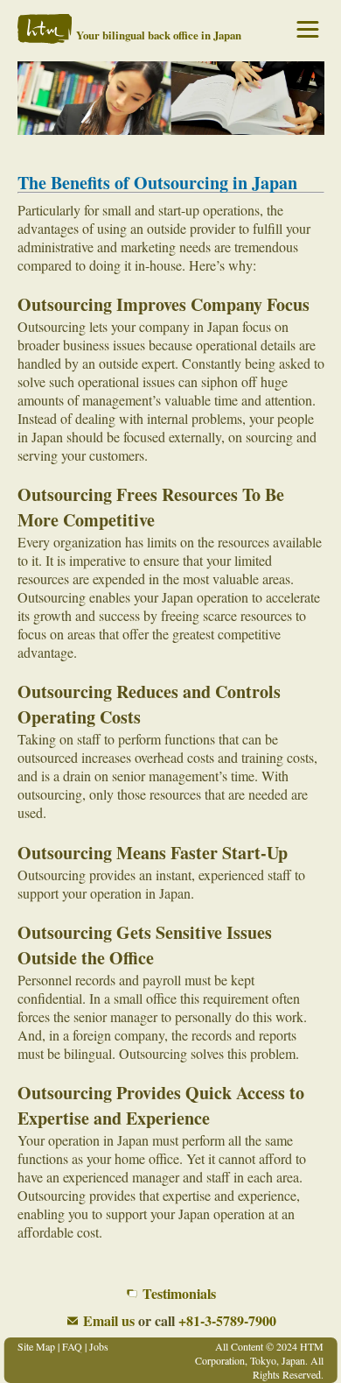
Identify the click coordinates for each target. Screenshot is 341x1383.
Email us (109, 1320)
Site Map (36, 1346)
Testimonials (179, 1293)
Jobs (98, 1346)
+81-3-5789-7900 (227, 1320)
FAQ (72, 1346)
